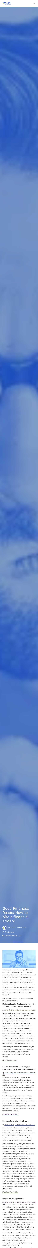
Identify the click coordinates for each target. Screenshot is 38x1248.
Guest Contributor (18, 927)
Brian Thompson (10, 1073)
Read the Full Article (10, 1060)
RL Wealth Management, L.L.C (25, 1010)
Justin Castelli (9, 1010)
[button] (34, 3)
